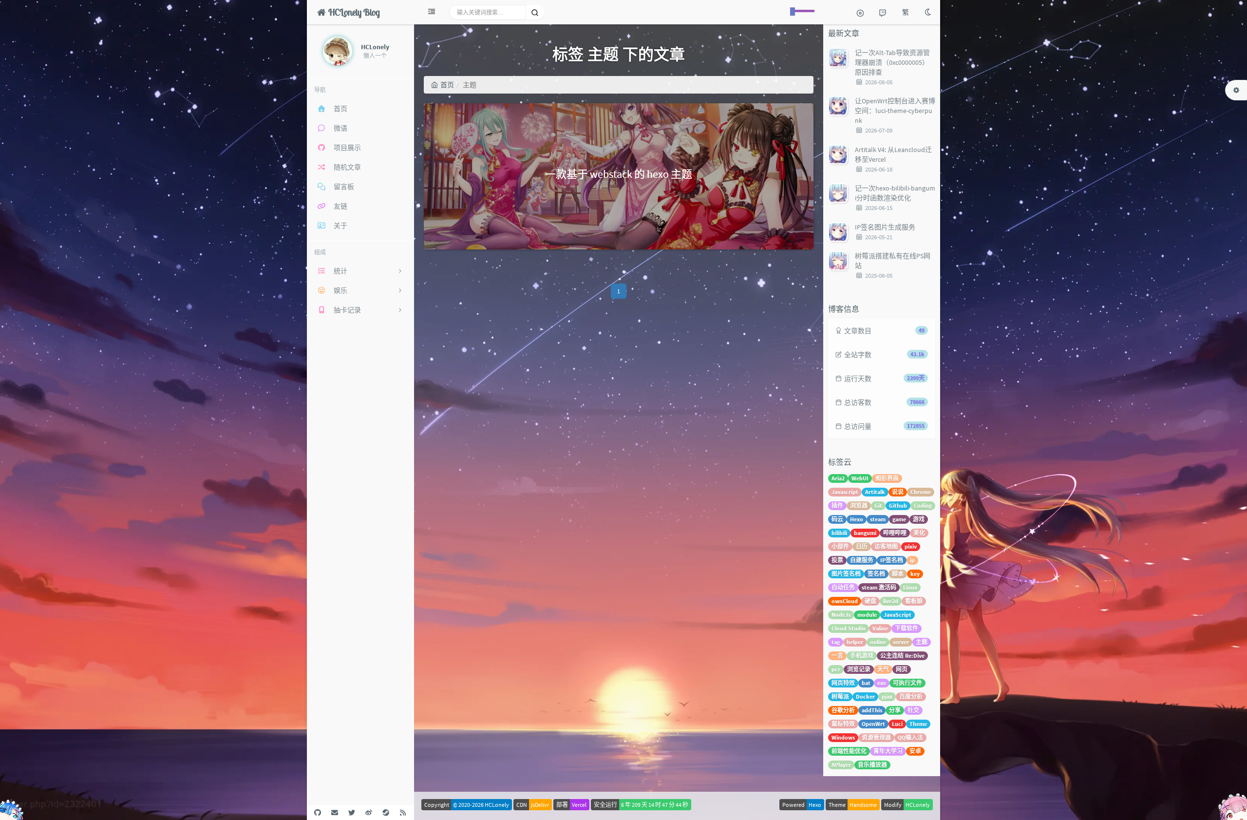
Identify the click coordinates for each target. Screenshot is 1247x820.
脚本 (898, 573)
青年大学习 (888, 751)
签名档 (876, 573)
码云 (837, 519)
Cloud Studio (848, 628)
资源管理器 (876, 737)
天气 (883, 669)
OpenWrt (873, 723)
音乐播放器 (872, 764)
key (915, 573)
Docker (865, 696)
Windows (843, 737)
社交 (913, 710)
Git (878, 505)
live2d (890, 601)
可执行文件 (907, 683)
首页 (447, 84)
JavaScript (897, 614)
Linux (910, 587)
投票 (837, 560)
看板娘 (914, 601)
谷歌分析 (843, 710)
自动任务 (843, 587)
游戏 (919, 519)
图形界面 (887, 478)
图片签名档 (846, 573)
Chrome (920, 492)
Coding (923, 505)
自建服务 (861, 560)
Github (898, 505)
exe (881, 683)
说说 (898, 492)
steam (878, 519)
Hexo (856, 519)
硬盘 (870, 601)
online (878, 642)
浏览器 (859, 505)
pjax (887, 696)
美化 (919, 532)
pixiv (911, 546)
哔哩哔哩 (895, 532)
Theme (918, 723)
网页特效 (843, 683)
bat (866, 683)
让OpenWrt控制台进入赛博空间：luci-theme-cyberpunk (895, 110)
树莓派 (840, 696)
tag (835, 642)
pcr (835, 669)
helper (855, 642)
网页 (901, 669)
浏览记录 (858, 669)
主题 (921, 642)
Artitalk (875, 492)
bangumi (865, 532)
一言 (837, 655)
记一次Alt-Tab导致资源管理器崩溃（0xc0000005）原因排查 (892, 62)
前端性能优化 (849, 751)
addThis (872, 710)
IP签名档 (891, 560)
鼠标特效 (843, 723)
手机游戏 (861, 655)
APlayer (841, 764)
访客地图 (886, 546)
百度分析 (911, 696)
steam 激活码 (879, 587)
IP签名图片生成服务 (885, 227)
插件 (837, 505)
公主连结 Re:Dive (902, 655)
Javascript (844, 492)
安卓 (915, 751)
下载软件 (906, 628)
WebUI (860, 478)
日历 (862, 546)
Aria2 (838, 478)
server (901, 642)
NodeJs (840, 614)
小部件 (840, 546)
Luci (897, 723)
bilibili (839, 532)
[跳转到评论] (882, 12)
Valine (880, 628)
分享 (895, 710)
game (899, 519)
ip (912, 560)
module (867, 614)
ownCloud (844, 601)
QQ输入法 (910, 737)
